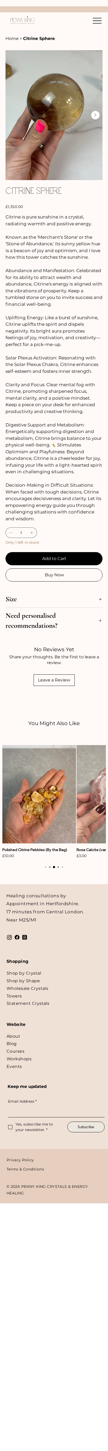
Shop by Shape (23, 980)
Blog (12, 1043)
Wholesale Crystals (27, 988)
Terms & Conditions (25, 1169)
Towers (14, 996)
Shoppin (16, 961)
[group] (54, 802)
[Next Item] (95, 115)
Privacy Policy (20, 1160)
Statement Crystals (28, 1003)
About (13, 1036)
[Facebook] (17, 937)
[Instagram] (9, 937)
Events (14, 1066)
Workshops (19, 1058)
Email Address (22, 1101)
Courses (15, 1051)
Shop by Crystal (24, 973)
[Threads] (24, 937)
